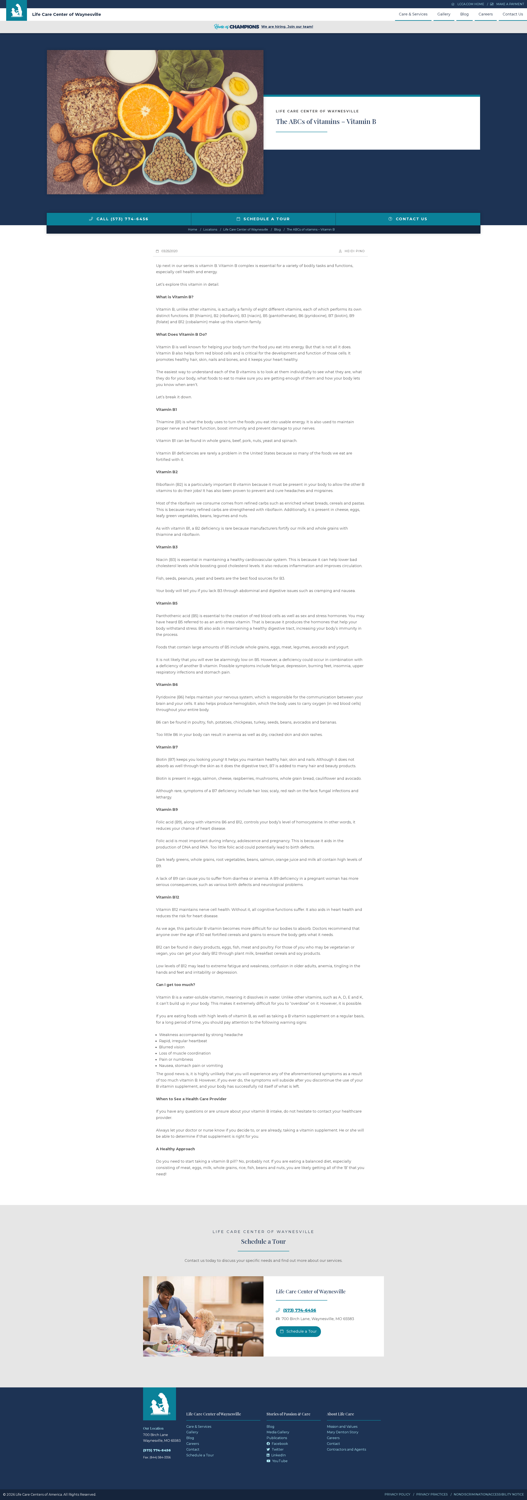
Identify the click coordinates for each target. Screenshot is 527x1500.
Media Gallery (278, 1432)
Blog (464, 14)
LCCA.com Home (470, 4)
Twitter (277, 1449)
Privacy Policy (397, 1494)
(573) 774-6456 (299, 1310)
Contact (192, 1449)
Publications (277, 1438)
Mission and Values (342, 1427)
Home (192, 229)
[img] (91, 219)
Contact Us (513, 14)
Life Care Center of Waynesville (66, 14)
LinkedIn (278, 1455)
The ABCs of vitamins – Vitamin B (311, 229)
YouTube (279, 1461)
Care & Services (413, 14)
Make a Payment (510, 4)
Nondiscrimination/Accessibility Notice (489, 1494)
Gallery (443, 14)
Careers (486, 14)
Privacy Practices (432, 1494)
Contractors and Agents (346, 1449)
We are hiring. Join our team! (287, 27)
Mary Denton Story (342, 1432)
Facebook (279, 1444)
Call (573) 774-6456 (122, 219)
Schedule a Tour (266, 219)
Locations (210, 229)
